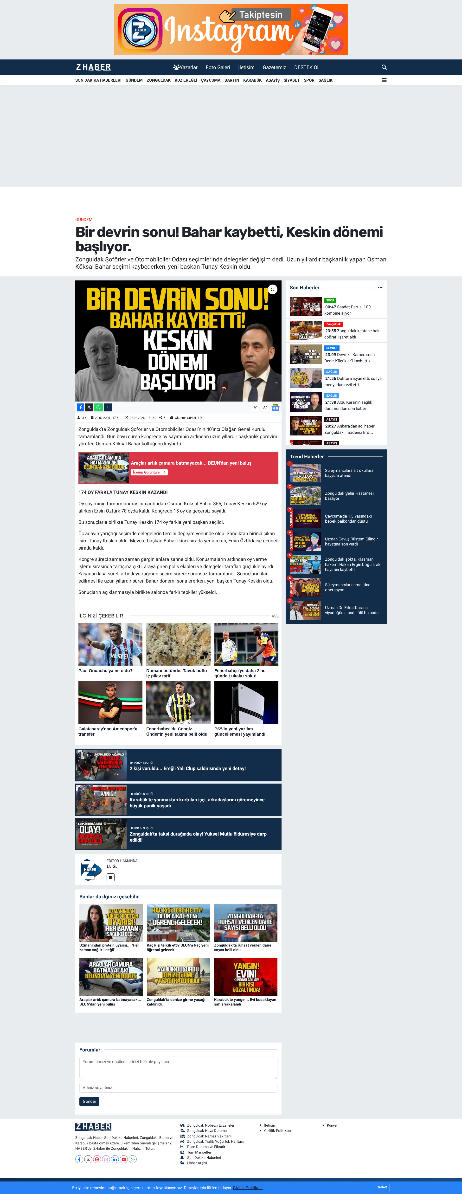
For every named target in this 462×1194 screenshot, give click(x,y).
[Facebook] (79, 1159)
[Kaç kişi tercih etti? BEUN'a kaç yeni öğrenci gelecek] (178, 922)
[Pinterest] (97, 1159)
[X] (88, 1159)
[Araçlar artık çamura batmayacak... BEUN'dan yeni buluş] (111, 976)
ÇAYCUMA (210, 80)
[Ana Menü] (384, 80)
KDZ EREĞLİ (186, 80)
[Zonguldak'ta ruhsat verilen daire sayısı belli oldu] (245, 922)
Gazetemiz (274, 67)
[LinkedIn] (115, 1159)
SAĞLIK (326, 80)
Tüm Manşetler (199, 1152)
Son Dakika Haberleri (204, 1157)
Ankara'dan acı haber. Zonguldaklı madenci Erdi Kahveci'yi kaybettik (349, 429)
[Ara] (384, 67)
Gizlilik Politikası (277, 1131)
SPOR (309, 80)
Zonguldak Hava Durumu (207, 1131)
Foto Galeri (218, 67)
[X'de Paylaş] (89, 407)
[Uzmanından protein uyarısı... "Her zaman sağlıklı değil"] (111, 922)
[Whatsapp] (133, 1159)
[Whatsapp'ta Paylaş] (98, 407)
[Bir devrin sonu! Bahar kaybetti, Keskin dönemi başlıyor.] (178, 340)
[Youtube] (124, 1159)
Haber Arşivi (197, 1163)
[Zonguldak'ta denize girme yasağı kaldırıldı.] (178, 976)
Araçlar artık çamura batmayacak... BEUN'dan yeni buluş (110, 1001)
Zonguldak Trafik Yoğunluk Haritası (215, 1141)
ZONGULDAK (159, 80)
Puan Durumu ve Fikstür (206, 1147)
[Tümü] (380, 287)
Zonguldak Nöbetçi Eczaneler (210, 1125)
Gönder (89, 1101)
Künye (332, 1125)
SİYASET (292, 80)
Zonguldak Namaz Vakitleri (209, 1136)
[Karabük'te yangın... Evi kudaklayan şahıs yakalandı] (245, 976)
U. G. (85, 418)
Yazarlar (189, 67)
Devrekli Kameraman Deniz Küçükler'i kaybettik (349, 357)
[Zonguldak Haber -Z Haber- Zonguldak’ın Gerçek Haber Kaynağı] (93, 67)
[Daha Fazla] (108, 407)
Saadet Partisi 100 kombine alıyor (347, 310)
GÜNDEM (134, 80)
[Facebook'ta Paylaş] (80, 407)
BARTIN (232, 80)
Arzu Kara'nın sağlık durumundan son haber (348, 405)
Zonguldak (333, 324)
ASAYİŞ (273, 80)
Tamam (382, 1187)
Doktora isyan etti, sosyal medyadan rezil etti (353, 381)
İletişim (246, 67)
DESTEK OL (307, 67)
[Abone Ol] (275, 407)
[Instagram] (106, 1159)
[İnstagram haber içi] (231, 29)
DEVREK (332, 348)
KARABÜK (252, 80)
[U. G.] (91, 869)
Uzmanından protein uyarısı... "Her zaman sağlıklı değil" (109, 947)
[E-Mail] (111, 877)
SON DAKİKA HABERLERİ (98, 80)
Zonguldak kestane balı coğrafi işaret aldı (351, 333)
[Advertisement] (231, 149)
